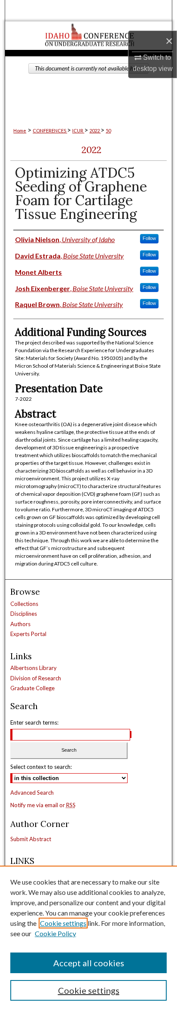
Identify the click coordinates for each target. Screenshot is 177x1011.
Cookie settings (63, 923)
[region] (88, 938)
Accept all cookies (88, 963)
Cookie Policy (55, 933)
